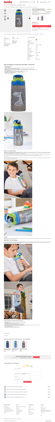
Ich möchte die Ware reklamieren (8, 409)
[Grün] (42, 18)
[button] (8, 18)
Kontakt (5, 412)
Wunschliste (17, 409)
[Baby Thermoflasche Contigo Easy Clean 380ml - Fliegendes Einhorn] (23, 344)
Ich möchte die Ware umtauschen (8, 411)
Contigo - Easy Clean (14, 41)
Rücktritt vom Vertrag (31, 412)
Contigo (13, 37)
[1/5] (23, 366)
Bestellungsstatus (6, 406)
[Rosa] (38, 18)
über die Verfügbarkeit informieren (41, 26)
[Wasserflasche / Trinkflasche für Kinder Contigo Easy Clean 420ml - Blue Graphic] (15, 344)
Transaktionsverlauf (18, 411)
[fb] (46, 414)
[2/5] (24, 366)
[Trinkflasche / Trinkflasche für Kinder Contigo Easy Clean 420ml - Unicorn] (5, 397)
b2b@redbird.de (6, 418)
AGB (29, 410)
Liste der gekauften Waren (19, 410)
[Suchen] (34, 2)
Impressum (29, 406)
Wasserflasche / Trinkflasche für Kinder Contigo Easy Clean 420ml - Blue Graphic (15, 349)
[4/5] (27, 366)
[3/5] (26, 366)
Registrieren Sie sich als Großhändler (21, 406)
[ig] (46, 415)
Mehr (17, 38)
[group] (19, 18)
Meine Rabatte (18, 412)
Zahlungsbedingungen (31, 409)
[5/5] (29, 366)
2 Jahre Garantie (14, 42)
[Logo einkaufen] (8, 2)
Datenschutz (30, 411)
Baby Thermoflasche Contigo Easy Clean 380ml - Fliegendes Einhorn (23, 349)
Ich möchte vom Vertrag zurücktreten (8, 410)
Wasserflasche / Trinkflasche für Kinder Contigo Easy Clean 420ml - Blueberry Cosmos (7, 349)
